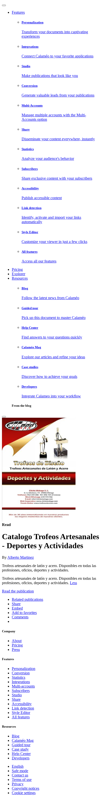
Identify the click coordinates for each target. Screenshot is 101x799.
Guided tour (21, 745)
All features (21, 717)
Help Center (21, 754)
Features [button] (18, 12)
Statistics (18, 677)
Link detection (23, 708)
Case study (20, 749)
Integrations (21, 682)
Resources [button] (20, 278)
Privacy (18, 784)
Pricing (17, 269)
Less (73, 583)
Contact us (20, 775)
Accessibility (22, 704)
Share (16, 699)
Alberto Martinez (20, 557)
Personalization (23, 669)
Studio (17, 695)
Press (16, 649)
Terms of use (22, 779)
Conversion (21, 673)
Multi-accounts (23, 686)
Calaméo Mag (23, 740)
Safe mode (20, 771)
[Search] (4, 416)
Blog (15, 736)
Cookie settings (24, 793)
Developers (20, 758)
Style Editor (21, 713)
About (17, 641)
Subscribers (21, 691)
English (18, 766)
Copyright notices (25, 788)
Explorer (18, 274)
